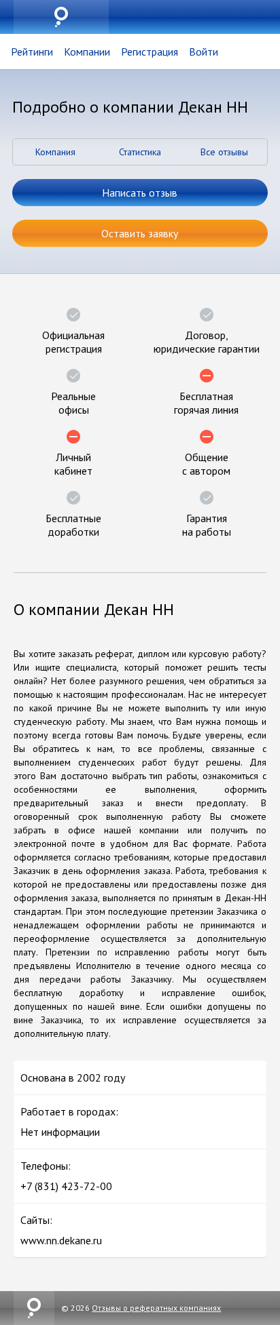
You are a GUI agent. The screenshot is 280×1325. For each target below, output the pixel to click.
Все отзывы (224, 152)
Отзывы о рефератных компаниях (156, 1308)
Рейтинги (32, 51)
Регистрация (149, 51)
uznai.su (61, 17)
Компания (55, 152)
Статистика (140, 152)
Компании (87, 51)
